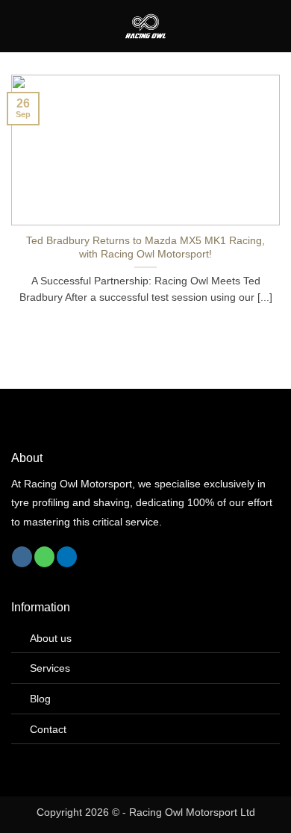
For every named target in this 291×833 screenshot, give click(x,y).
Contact (48, 729)
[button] (20, 25)
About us (51, 638)
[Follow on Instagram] (22, 556)
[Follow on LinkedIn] (67, 556)
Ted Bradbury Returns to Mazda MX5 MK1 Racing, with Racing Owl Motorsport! (145, 247)
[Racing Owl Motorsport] (146, 26)
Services (50, 668)
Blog (40, 699)
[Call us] (44, 556)
